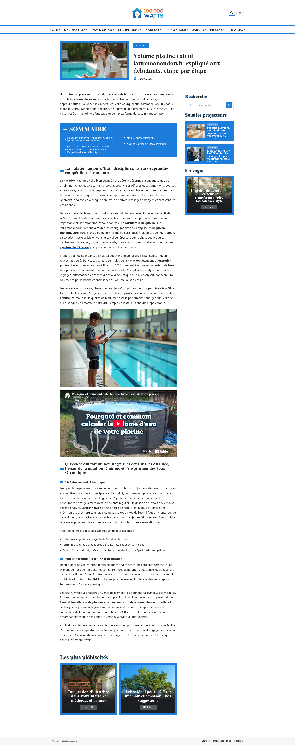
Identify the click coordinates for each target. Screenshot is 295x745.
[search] (232, 13)
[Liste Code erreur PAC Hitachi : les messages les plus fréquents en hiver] (196, 154)
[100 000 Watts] (147, 13)
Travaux (209, 207)
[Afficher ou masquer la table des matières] (139, 130)
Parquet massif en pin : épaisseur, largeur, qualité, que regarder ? (218, 132)
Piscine (141, 45)
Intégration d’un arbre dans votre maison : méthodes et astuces (88, 696)
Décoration (212, 124)
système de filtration (74, 247)
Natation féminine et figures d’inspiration (146, 143)
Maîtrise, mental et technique (141, 137)
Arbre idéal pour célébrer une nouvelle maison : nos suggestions (148, 696)
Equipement (212, 147)
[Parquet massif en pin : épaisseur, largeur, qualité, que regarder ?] (196, 131)
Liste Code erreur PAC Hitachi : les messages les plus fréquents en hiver (218, 155)
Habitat (88, 707)
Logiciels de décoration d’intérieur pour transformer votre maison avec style (209, 195)
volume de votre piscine (89, 99)
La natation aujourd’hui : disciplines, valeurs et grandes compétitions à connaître (89, 139)
